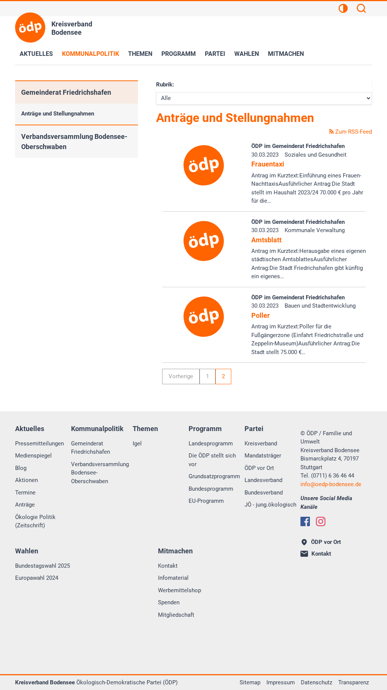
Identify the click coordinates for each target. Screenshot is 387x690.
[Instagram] (320, 521)
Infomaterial (173, 577)
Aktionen (26, 480)
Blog (20, 468)
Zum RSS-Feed (353, 131)
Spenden (169, 602)
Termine (25, 492)
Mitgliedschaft (176, 614)
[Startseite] (30, 27)
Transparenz (353, 682)
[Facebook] (305, 521)
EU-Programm (206, 500)
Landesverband (263, 480)
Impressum (280, 682)
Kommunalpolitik (90, 53)
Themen (140, 53)
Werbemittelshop (179, 590)
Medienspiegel (33, 455)
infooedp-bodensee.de (330, 484)
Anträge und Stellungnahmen (57, 113)
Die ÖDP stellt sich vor (212, 460)
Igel (137, 443)
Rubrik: (165, 84)
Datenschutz (316, 682)
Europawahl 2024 (36, 577)
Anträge (25, 504)
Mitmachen (286, 53)
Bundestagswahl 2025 (42, 565)
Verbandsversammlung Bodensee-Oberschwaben (74, 141)
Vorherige (181, 376)
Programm (178, 53)
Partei (215, 53)
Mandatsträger (263, 455)
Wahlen (246, 53)
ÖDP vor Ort (259, 468)
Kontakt (168, 565)
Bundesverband (264, 492)
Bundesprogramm (211, 488)
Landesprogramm (211, 443)
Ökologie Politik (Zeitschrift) (35, 521)
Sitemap (250, 682)
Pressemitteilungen (39, 443)
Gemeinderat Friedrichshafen (66, 92)
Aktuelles (36, 53)
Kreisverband (261, 443)
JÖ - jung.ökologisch (270, 504)
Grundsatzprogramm (214, 476)
